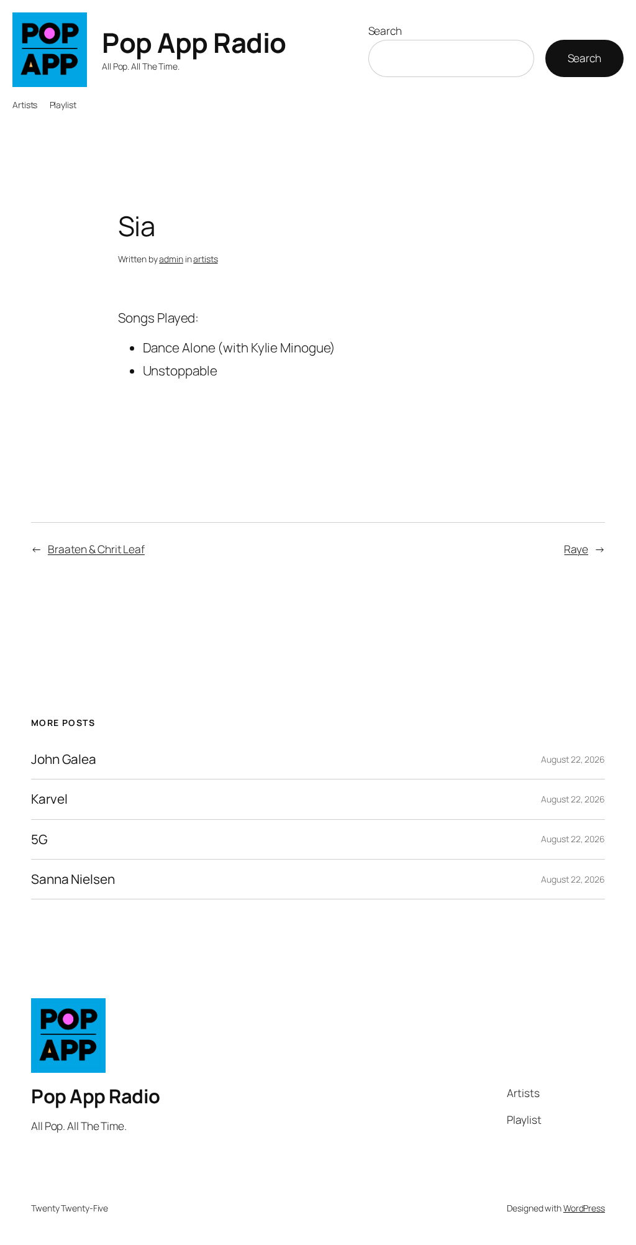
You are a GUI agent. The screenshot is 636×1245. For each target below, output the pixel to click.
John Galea (63, 759)
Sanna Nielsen (73, 879)
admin (171, 259)
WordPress (584, 1208)
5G (39, 839)
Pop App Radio (194, 42)
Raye (576, 548)
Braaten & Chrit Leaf (96, 548)
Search (385, 30)
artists (205, 259)
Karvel (49, 799)
